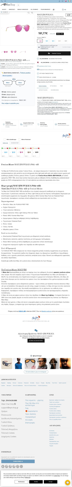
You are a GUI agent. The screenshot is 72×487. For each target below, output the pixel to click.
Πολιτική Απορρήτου (9, 429)
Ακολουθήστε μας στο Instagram (36, 371)
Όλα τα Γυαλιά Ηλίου (30, 385)
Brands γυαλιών (47, 311)
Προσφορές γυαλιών (55, 413)
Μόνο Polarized (26, 139)
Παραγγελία (56, 53)
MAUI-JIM (22, 311)
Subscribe (17, 461)
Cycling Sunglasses (54, 406)
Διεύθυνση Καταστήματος (11, 418)
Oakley (9, 383)
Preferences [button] (27, 477)
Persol (14, 383)
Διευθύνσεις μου (54, 435)
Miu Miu (48, 383)
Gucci (37, 383)
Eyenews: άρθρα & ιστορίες (57, 400)
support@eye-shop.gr (9, 407)
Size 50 (5, 143)
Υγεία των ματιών (54, 402)
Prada (42, 383)
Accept (50, 481)
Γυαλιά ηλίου (53, 408)
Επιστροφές (30, 423)
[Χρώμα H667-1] (59, 41)
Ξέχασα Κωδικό (53, 443)
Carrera (20, 383)
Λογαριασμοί (30, 417)
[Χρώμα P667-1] (40, 41)
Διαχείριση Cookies (8, 436)
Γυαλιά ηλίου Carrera (55, 404)
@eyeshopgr (37, 356)
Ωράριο (4, 411)
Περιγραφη (43, 86)
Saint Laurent (62, 383)
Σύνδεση (51, 430)
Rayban (3, 383)
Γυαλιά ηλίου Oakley (55, 410)
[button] (18, 5)
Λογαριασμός (53, 432)
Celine (3, 385)
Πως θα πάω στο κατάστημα (32, 404)
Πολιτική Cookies (8, 433)
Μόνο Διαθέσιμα (11, 139)
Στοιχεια (53, 86)
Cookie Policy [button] (57, 475)
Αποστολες (43, 90)
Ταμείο (51, 445)
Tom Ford (54, 383)
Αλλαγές (29, 420)
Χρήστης (51, 437)
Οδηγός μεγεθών (26, 72)
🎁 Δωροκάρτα (31, 411)
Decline (36, 481)
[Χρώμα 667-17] (65, 41)
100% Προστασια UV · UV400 (47, 77)
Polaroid (26, 383)
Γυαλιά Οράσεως (42, 385)
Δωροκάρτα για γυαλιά (55, 415)
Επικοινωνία (6, 415)
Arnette (32, 383)
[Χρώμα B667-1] (46, 41)
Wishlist (51, 439)
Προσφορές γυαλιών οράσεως (57, 417)
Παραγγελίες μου (54, 441)
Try (61, 86)
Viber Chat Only (7, 404)
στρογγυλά (55, 102)
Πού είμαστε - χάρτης (34, 400)
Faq (26, 408)
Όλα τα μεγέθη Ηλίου (55, 419)
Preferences (21, 481)
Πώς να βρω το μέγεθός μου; (10, 103)
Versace (9, 385)
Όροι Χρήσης (30, 414)
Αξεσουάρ (15, 143)
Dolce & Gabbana (18, 385)
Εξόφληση (55, 90)
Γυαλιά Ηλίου (6, 422)
